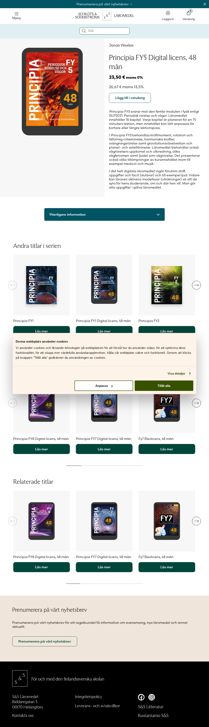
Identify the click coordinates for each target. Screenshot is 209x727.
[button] (196, 285)
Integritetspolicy (88, 696)
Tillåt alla (164, 385)
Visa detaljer (176, 373)
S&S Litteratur (150, 706)
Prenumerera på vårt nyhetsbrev (103, 4)
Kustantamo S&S (153, 715)
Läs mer (41, 331)
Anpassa (101, 385)
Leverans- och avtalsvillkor (97, 705)
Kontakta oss (23, 715)
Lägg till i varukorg (130, 98)
